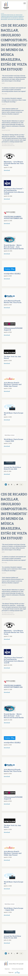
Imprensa (7, 969)
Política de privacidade (17, 969)
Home (2, 13)
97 (17, 484)
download (7, 170)
